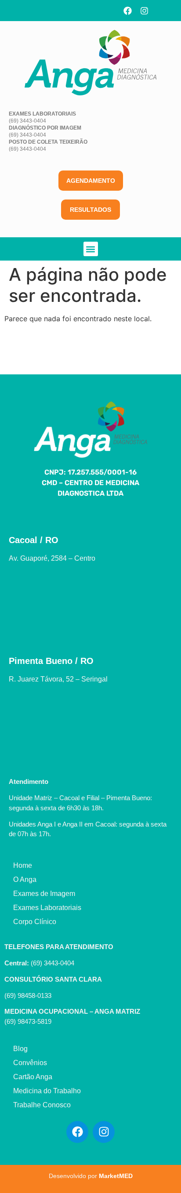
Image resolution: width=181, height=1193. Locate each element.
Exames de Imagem (44, 893)
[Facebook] (127, 10)
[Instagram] (144, 10)
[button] (90, 249)
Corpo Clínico (34, 921)
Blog (20, 1048)
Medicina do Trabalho (47, 1091)
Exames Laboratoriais (47, 907)
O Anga (24, 879)
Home (22, 865)
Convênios (30, 1062)
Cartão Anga (32, 1077)
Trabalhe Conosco (42, 1105)
